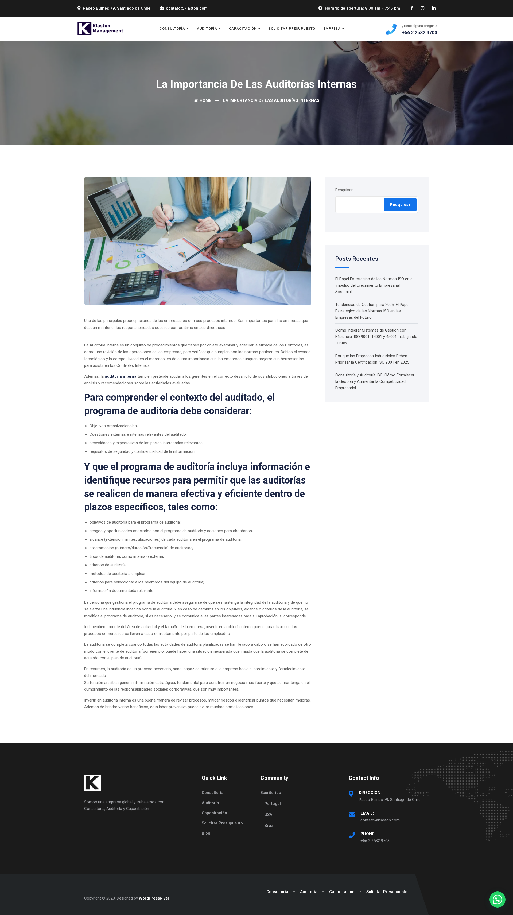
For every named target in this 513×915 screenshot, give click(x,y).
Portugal (273, 803)
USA (268, 814)
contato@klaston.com (380, 820)
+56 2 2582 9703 (375, 840)
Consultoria (277, 891)
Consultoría (213, 792)
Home (205, 100)
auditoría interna (121, 376)
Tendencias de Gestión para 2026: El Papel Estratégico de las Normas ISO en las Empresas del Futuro (372, 311)
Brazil (270, 825)
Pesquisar (344, 190)
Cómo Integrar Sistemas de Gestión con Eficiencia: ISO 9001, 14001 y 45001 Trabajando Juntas (376, 336)
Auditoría (210, 802)
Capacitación (214, 813)
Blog (206, 833)
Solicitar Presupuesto (292, 28)
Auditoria (308, 891)
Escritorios (271, 792)
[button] (497, 899)
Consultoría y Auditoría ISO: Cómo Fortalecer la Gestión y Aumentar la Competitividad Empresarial (374, 381)
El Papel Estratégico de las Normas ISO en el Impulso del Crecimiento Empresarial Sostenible (374, 285)
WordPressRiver (154, 898)
